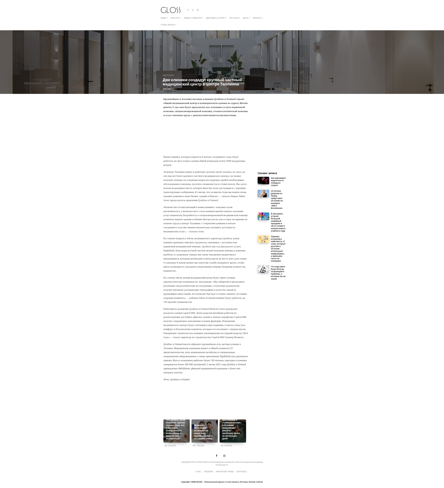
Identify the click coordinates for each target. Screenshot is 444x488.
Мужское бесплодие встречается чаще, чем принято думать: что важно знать (203, 432)
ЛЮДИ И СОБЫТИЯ (192, 18)
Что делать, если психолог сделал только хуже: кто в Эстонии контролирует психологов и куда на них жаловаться (175, 429)
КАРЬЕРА (257, 18)
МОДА (163, 18)
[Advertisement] (205, 136)
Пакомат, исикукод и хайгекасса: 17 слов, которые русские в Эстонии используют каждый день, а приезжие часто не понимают (278, 248)
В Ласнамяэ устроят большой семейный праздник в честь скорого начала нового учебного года (278, 222)
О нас (198, 471)
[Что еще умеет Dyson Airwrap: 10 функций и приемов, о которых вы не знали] (263, 269)
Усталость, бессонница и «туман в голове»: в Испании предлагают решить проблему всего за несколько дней (232, 428)
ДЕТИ (245, 18)
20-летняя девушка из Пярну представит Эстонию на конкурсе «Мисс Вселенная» (277, 199)
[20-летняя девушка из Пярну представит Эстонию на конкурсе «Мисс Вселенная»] (263, 193)
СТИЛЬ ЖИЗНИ (168, 24)
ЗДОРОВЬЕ (168, 75)
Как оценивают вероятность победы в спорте (278, 182)
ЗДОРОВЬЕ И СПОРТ (215, 18)
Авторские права (225, 471)
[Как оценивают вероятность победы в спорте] (263, 180)
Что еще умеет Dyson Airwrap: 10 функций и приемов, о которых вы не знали (278, 272)
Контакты (241, 471)
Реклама (208, 471)
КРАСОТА (175, 18)
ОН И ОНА (234, 18)
